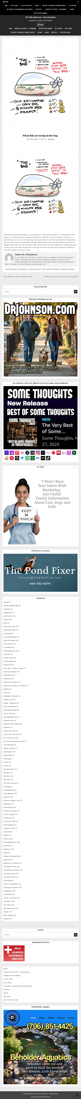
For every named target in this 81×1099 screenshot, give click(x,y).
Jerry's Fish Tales (9, 731)
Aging (5, 602)
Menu (6, 2)
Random (52, 139)
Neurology (6, 759)
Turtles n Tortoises (10, 898)
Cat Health (7, 647)
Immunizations (8, 720)
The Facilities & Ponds (11, 870)
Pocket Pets (7, 818)
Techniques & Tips (10, 867)
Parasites (6, 797)
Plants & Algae (8, 814)
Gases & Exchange (9, 706)
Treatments (7, 891)
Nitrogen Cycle (8, 769)
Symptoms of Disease (10, 863)
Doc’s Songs (14, 5)
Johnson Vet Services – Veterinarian (55, 9)
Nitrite (6, 766)
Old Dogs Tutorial (9, 783)
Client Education (9, 651)
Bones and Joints (9, 626)
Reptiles (6, 846)
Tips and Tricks (8, 877)
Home (6, 5)
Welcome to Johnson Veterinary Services (54, 5)
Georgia (31, 269)
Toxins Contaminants (10, 884)
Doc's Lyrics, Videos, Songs (12, 668)
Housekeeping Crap (10, 717)
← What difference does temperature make (17, 277)
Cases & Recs (8, 644)
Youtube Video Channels (40, 13)
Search (37, 5)
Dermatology (7, 661)
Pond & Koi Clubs (9, 821)
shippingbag (55, 269)
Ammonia (6, 609)
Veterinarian (63, 269)
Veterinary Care (9, 908)
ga (27, 269)
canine (14, 269)
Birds (5, 623)
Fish (4, 693)
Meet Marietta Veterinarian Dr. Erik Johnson (19, 9)
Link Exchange (8, 745)
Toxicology (7, 880)
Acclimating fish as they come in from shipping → (61, 277)
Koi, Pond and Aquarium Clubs (13, 741)
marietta (39, 269)
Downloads (7, 679)
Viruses (6, 912)
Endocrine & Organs (10, 682)
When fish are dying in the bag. (40, 135)
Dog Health (7, 675)
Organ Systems (8, 793)
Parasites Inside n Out (11, 800)
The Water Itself (9, 874)
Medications (7, 752)
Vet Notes (7, 901)
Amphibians (7, 613)
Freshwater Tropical (10, 696)
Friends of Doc (8, 700)
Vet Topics (7, 905)
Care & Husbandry (9, 637)
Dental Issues (8, 658)
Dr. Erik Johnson (33, 139)
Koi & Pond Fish (8, 738)
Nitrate (6, 762)
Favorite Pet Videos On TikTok (14, 686)
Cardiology (7, 633)
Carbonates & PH (9, 630)
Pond (43, 269)
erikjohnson (22, 269)
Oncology (6, 787)
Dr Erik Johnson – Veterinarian (40, 17)
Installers (6, 727)
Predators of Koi (9, 828)
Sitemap (72, 9)
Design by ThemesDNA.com (40, 1097)
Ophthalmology (8, 790)
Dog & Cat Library (9, 672)
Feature (6, 689)
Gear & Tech (7, 713)
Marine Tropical (9, 748)
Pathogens (7, 804)
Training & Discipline (10, 887)
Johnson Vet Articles (10, 734)
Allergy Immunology (10, 606)
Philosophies (8, 807)
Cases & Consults (9, 640)
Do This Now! (72, 5)
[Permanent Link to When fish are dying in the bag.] (40, 85)
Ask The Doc (7, 616)
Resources (6, 849)
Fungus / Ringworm (10, 703)
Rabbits (6, 835)
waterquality (71, 269)
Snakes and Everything (11, 856)
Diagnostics (7, 665)
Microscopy (7, 755)
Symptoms (7, 860)
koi (35, 269)
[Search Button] (78, 2)
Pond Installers (8, 825)
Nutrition (6, 773)
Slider (5, 853)
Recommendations (9, 842)
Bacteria (6, 620)
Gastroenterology (9, 710)
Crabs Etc (6, 654)
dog (17, 269)
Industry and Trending (11, 724)
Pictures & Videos (9, 811)
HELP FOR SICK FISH (26, 5)
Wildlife (6, 919)
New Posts (39, 9)
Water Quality (8, 915)
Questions (6, 832)
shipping (48, 269)
